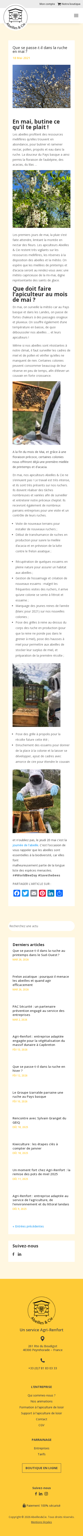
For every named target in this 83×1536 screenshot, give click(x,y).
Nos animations (41, 1401)
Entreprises (41, 1448)
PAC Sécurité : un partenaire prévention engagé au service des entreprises (38, 1010)
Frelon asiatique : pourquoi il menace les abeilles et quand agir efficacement (41, 980)
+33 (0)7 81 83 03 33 (42, 1368)
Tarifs (42, 1454)
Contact (41, 1419)
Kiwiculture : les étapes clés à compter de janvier (35, 1146)
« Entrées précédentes (28, 1226)
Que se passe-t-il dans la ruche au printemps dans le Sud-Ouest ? (39, 952)
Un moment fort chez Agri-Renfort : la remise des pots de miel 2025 (41, 1172)
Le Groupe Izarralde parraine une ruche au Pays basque (38, 1094)
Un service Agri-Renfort (41, 1329)
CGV (41, 1425)
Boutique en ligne (42, 1468)
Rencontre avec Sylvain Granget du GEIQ (39, 1120)
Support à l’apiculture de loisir (41, 1413)
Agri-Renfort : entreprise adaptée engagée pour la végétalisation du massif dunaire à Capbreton (39, 1040)
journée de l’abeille (25, 845)
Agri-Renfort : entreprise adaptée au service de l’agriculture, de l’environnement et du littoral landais (41, 1200)
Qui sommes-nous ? (42, 1395)
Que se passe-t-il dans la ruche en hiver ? (39, 1068)
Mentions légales (41, 1522)
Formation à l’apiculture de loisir (41, 1407)
